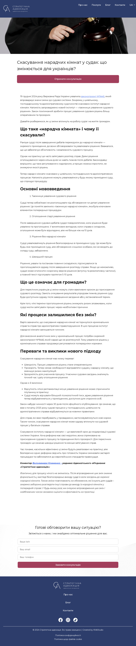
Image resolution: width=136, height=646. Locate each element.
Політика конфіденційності (68, 635)
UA (131, 5)
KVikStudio (98, 630)
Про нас (82, 5)
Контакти (120, 5)
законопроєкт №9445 (93, 96)
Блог (107, 5)
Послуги (96, 5)
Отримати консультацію (68, 79)
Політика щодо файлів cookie (68, 639)
